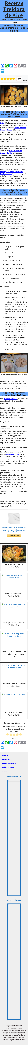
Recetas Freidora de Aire (14, 9)
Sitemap (5, 771)
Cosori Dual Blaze (18, 395)
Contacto (5, 755)
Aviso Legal (5, 759)
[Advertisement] (14, 49)
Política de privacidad (9, 763)
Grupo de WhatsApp (14, 900)
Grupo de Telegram (14, 776)
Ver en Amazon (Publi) (14, 535)
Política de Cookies (8, 767)
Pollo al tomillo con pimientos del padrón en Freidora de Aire (14, 654)
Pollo (2, 123)
